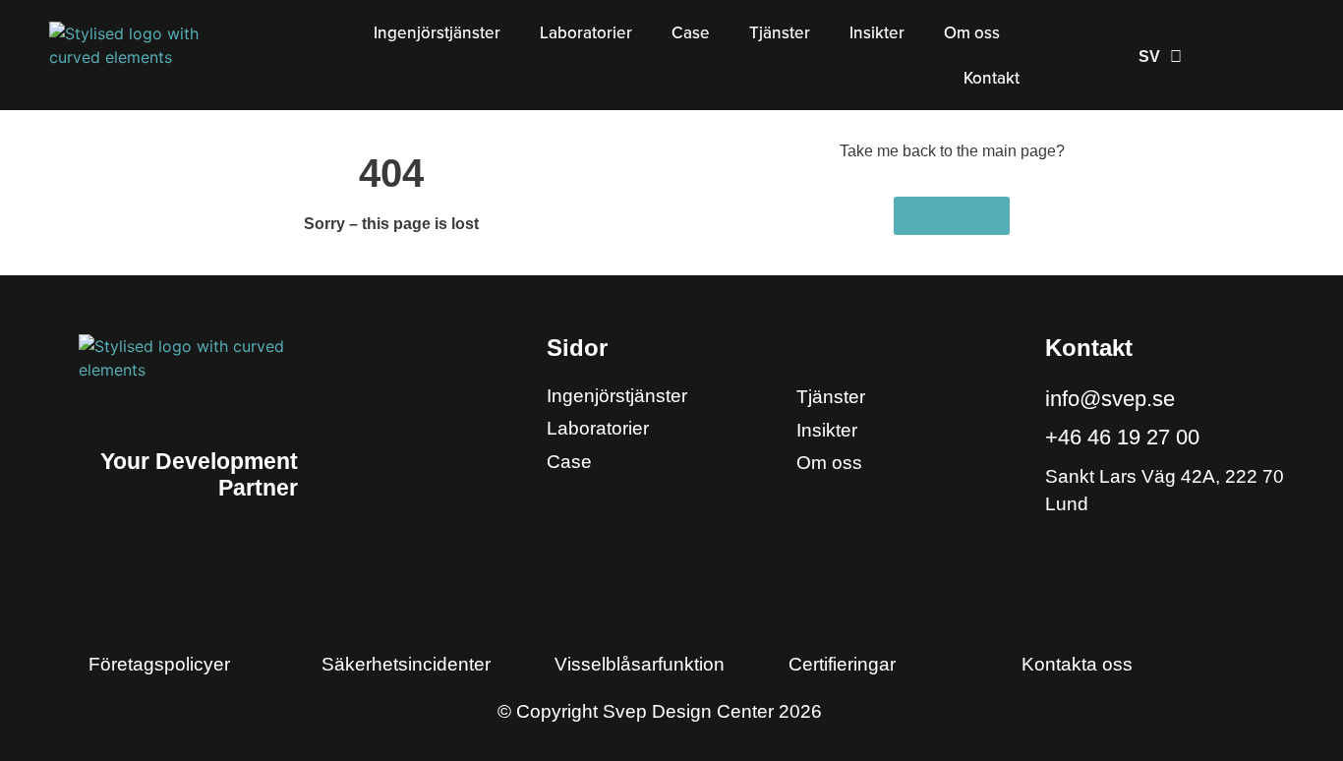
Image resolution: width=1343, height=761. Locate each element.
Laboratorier (586, 33)
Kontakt (991, 78)
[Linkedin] (1064, 548)
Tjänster (779, 33)
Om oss (972, 33)
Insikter (877, 33)
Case (691, 33)
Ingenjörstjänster (437, 33)
